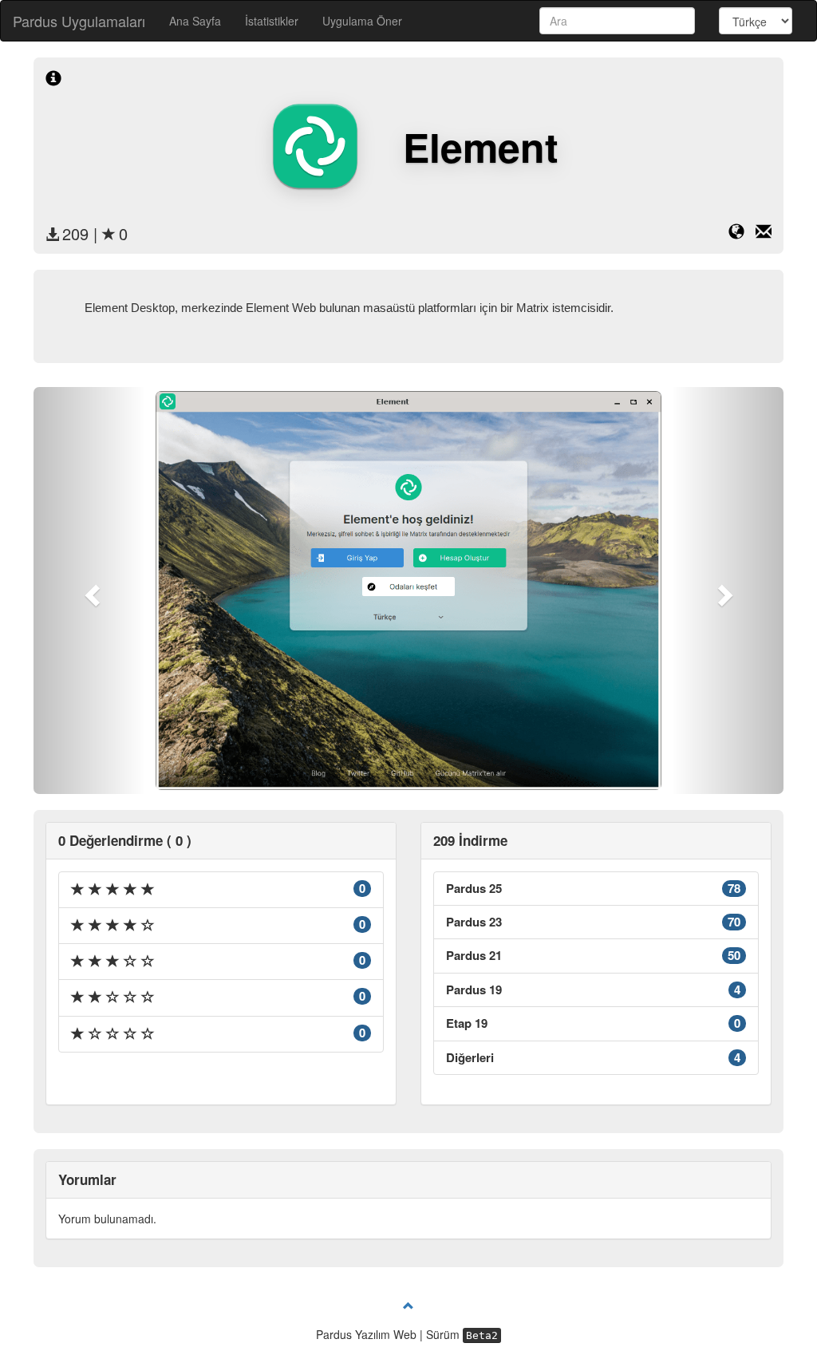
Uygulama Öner (362, 21)
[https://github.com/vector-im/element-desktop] (742, 234)
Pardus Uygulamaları (79, 20)
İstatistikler (271, 21)
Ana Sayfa (195, 21)
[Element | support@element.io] (764, 234)
